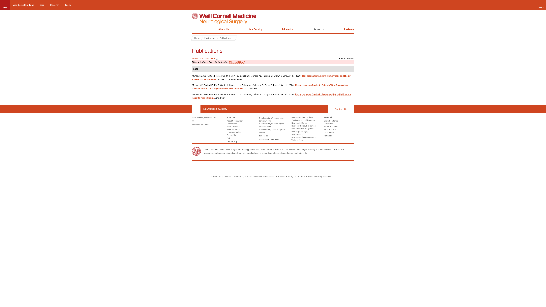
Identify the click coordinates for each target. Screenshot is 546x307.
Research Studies (331, 126)
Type (206, 58)
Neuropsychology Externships (303, 126)
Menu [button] (5, 7)
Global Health (297, 134)
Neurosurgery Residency (269, 139)
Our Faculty (255, 29)
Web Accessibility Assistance (319, 176)
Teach (68, 4)
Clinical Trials (329, 124)
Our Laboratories (331, 121)
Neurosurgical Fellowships (302, 117)
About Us (223, 29)
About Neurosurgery (235, 121)
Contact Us (341, 109)
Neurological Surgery (215, 108)
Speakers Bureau (233, 129)
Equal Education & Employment (262, 176)
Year (213, 58)
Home (195, 29)
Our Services (232, 124)
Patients (349, 29)
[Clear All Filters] (237, 62)
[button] (541, 5)
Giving (290, 176)
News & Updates (233, 126)
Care (42, 4)
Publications (329, 132)
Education (287, 29)
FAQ (228, 138)
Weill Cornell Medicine (23, 4)
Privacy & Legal (240, 176)
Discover (54, 4)
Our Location (196, 109)
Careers (281, 176)
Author (195, 58)
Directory (301, 176)
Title (201, 58)
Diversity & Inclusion (235, 132)
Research (319, 29)
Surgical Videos (330, 129)
